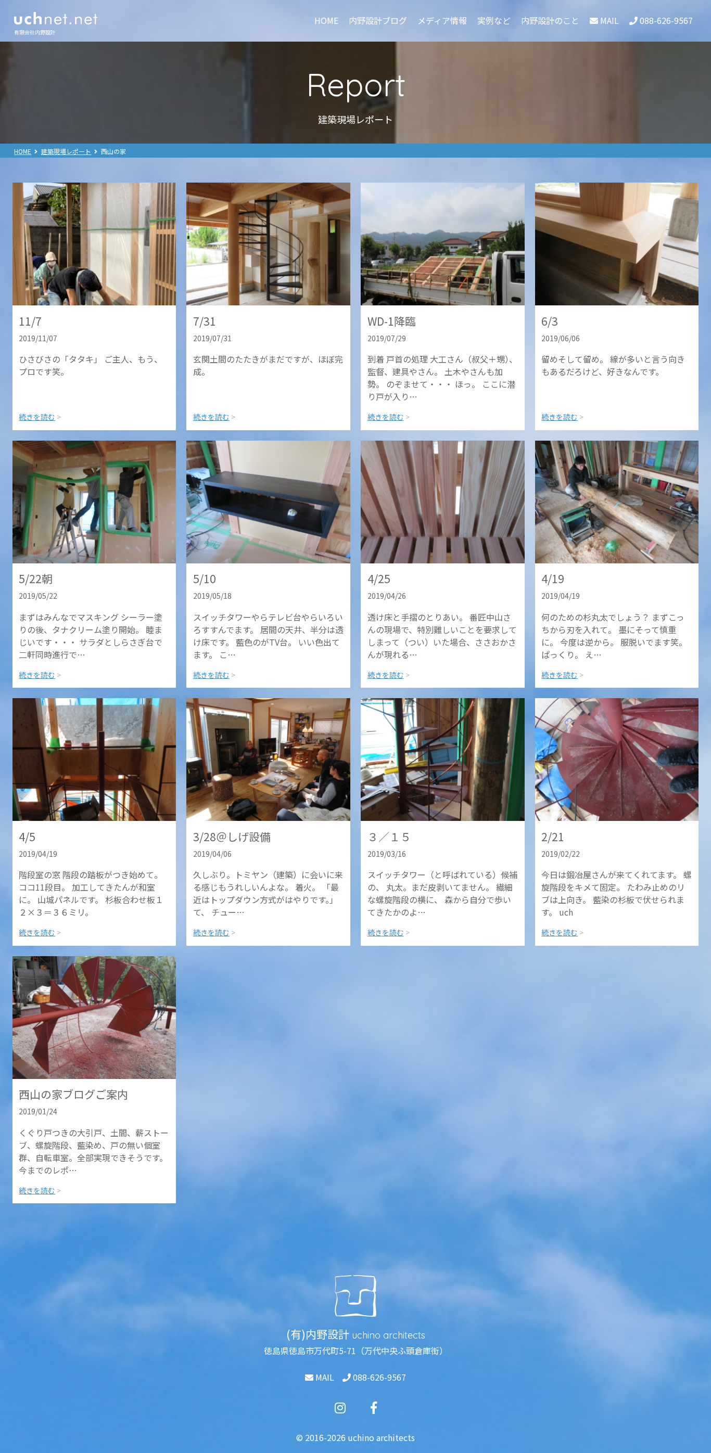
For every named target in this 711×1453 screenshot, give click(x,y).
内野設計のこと (550, 20)
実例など (494, 20)
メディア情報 (442, 20)
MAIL (323, 1377)
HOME (326, 20)
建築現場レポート (66, 151)
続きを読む (37, 417)
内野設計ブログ (378, 20)
